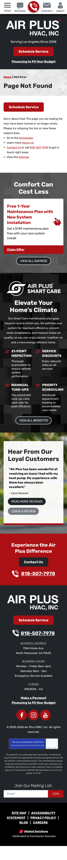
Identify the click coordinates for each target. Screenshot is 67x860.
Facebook (21, 715)
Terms (54, 747)
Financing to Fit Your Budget (33, 61)
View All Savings (33, 261)
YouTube (45, 715)
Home (8, 77)
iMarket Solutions (36, 831)
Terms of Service (35, 745)
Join (55, 794)
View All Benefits (33, 420)
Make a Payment (33, 698)
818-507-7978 (33, 6)
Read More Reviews (26, 501)
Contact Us (14, 147)
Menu (7, 10)
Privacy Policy (24, 745)
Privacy (49, 747)
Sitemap (24, 157)
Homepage (26, 138)
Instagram (33, 715)
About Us (28, 142)
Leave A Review (23, 511)
